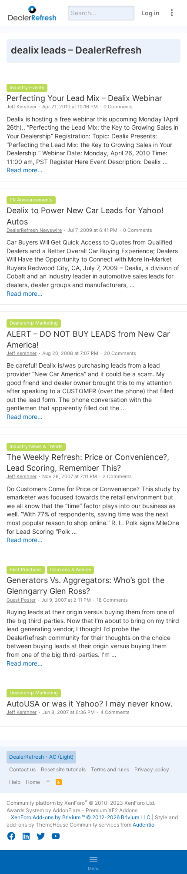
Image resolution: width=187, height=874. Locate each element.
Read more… (25, 170)
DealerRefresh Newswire (34, 230)
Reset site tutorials (63, 769)
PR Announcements (31, 200)
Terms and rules (110, 769)
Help (14, 782)
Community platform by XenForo (81, 803)
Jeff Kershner (22, 107)
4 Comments (115, 712)
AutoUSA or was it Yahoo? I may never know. (90, 703)
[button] (93, 862)
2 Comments (117, 476)
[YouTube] (55, 836)
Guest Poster (21, 600)
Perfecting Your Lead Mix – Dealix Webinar (84, 98)
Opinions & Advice (70, 569)
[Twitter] (41, 836)
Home (33, 782)
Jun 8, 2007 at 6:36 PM (68, 712)
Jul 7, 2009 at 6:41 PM (92, 230)
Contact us (22, 769)
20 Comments (120, 353)
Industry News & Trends (36, 446)
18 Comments (112, 600)
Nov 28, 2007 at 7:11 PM (69, 476)
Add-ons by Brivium (81, 817)
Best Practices (26, 569)
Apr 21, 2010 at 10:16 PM (70, 107)
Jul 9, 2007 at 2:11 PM (66, 600)
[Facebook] (11, 836)
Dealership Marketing (34, 323)
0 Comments (118, 107)
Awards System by (72, 810)
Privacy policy (151, 769)
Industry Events (27, 87)
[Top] (48, 782)
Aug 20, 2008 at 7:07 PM (70, 353)
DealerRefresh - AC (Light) (41, 756)
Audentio (143, 824)
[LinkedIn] (26, 836)
